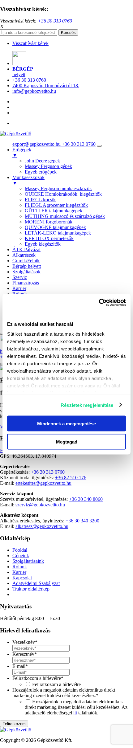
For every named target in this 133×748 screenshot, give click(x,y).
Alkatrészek (24, 255)
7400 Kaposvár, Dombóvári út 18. (45, 85)
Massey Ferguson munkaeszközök (58, 188)
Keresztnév (24, 654)
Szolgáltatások (26, 271)
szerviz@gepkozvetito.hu (40, 504)
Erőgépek (21, 152)
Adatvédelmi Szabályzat (36, 583)
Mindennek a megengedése (66, 423)
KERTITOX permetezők (49, 238)
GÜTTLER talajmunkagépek (53, 210)
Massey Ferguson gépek (48, 166)
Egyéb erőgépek (41, 171)
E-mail (20, 666)
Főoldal (19, 550)
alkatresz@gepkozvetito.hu (41, 526)
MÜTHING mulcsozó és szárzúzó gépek (65, 216)
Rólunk (19, 566)
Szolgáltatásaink (28, 561)
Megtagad (66, 441)
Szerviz (19, 277)
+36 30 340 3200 (82, 520)
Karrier (19, 288)
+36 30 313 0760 (29, 80)
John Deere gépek (42, 160)
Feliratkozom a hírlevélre (37, 678)
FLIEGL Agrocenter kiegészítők (56, 205)
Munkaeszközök (28, 180)
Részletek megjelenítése (87, 404)
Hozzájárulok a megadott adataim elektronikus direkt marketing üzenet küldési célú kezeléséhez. (63, 692)
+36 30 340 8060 (86, 499)
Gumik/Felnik (26, 260)
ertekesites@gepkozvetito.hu (43, 483)
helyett (22, 71)
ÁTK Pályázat (26, 249)
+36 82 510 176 (70, 477)
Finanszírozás (25, 282)
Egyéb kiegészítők (43, 244)
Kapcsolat (22, 577)
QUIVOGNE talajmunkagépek (55, 227)
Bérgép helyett (26, 266)
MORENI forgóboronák (48, 221)
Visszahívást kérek (30, 43)
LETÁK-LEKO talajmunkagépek (58, 232)
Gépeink (20, 555)
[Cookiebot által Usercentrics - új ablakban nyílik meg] (99, 302)
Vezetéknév (24, 642)
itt (75, 712)
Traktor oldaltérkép (30, 588)
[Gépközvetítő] (15, 133)
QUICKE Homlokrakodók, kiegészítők (63, 194)
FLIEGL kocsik (40, 199)
